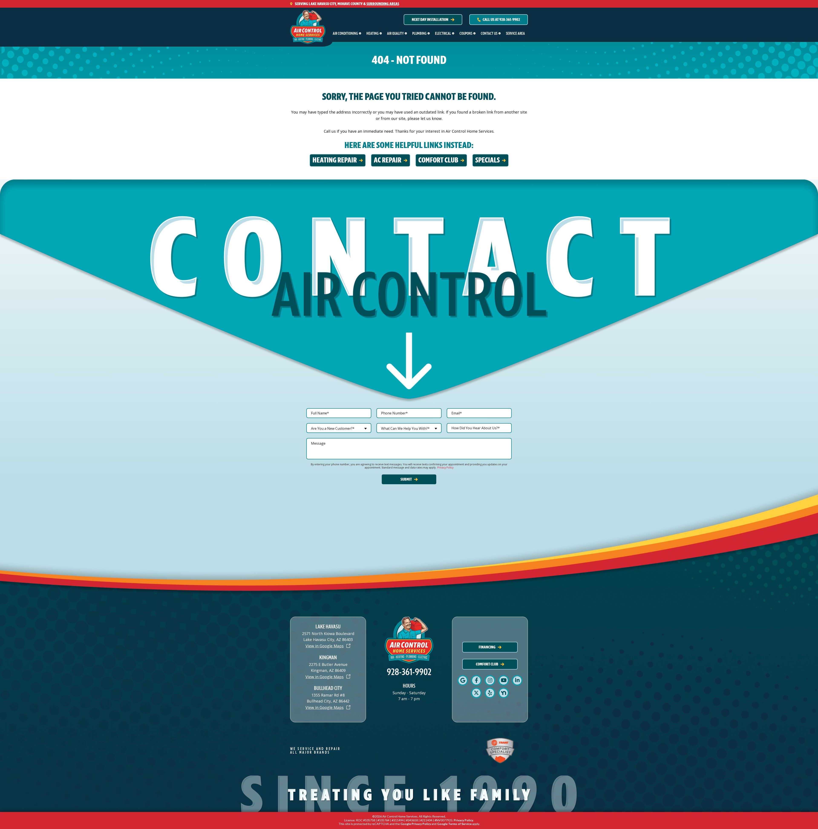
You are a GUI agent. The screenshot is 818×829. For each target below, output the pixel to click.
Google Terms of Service (454, 824)
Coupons (465, 33)
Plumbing (419, 33)
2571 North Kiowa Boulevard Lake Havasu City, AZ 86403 (328, 636)
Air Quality (395, 33)
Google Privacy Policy (415, 824)
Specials (487, 160)
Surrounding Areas (382, 3)
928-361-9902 (409, 672)
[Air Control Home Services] (307, 25)
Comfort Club (438, 160)
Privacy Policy (445, 467)
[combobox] (338, 428)
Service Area (515, 33)
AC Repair (387, 160)
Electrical (443, 33)
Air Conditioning (345, 33)
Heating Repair (335, 160)
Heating (372, 33)
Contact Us (489, 33)
